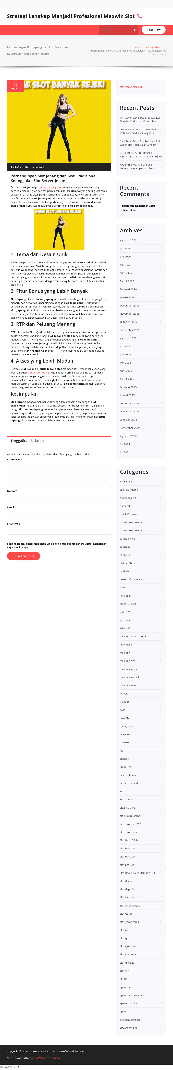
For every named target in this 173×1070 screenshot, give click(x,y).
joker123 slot (128, 603)
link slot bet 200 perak (133, 636)
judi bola (125, 620)
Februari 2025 (128, 387)
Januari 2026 (127, 297)
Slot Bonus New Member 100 (137, 872)
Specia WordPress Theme (45, 1058)
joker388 (125, 612)
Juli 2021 (125, 452)
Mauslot (124, 693)
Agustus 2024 (128, 436)
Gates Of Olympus (131, 579)
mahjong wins (128, 685)
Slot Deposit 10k (130, 897)
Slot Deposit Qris (130, 905)
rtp (122, 750)
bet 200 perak (128, 514)
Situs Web (13, 523)
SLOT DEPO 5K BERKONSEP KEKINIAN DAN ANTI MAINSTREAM (141, 154)
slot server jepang (39, 372)
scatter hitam (128, 775)
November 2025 (130, 313)
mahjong (125, 652)
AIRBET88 (126, 481)
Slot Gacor (126, 913)
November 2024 (130, 411)
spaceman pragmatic (132, 995)
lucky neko (126, 644)
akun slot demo (129, 489)
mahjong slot (127, 660)
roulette (125, 742)
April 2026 (126, 272)
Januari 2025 (127, 395)
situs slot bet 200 (130, 824)
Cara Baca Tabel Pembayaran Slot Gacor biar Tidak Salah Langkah (140, 142)
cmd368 (125, 571)
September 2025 (130, 330)
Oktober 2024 (128, 419)
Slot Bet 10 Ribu (129, 840)
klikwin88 (125, 628)
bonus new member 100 (134, 530)
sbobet (124, 758)
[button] (134, 30)
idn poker (125, 595)
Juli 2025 (125, 346)
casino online (127, 538)
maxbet (124, 701)
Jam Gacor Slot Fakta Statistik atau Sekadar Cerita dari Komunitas (140, 119)
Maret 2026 (127, 281)
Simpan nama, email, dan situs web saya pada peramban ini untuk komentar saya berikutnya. (56, 545)
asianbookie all (128, 497)
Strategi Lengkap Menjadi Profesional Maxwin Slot (71, 16)
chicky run (125, 555)
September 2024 (130, 427)
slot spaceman (128, 954)
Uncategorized (152, 47)
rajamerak (126, 734)
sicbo (123, 791)
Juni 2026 (125, 256)
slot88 (124, 979)
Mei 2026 (125, 264)
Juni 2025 (125, 354)
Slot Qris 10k (127, 946)
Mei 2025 (125, 362)
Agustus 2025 (128, 338)
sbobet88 (126, 767)
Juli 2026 (125, 248)
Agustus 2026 (128, 240)
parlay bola (126, 726)
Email (11, 507)
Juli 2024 (125, 444)
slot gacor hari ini (130, 921)
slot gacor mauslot (131, 86)
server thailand (129, 783)
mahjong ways (128, 669)
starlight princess (130, 1019)
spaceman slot (128, 1003)
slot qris (125, 938)
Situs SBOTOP (128, 807)
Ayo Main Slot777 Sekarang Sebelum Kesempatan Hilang (137, 166)
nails (122, 709)
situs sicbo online (130, 815)
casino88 (125, 546)
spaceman (126, 987)
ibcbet (123, 587)
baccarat (125, 506)
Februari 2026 (128, 289)
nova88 (124, 718)
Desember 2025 (130, 305)
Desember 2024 (130, 403)
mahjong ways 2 (129, 677)
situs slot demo (129, 832)
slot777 (124, 970)
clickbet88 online (130, 563)
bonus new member (132, 522)
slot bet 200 (127, 856)
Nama (12, 491)
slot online (126, 930)
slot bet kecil (127, 864)
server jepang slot (51, 187)
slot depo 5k (127, 889)
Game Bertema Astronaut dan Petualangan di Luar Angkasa (138, 131)
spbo (123, 1011)
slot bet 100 (127, 848)
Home (135, 47)
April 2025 (126, 370)
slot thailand (127, 962)
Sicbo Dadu (126, 799)
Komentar (14, 459)
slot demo (126, 881)
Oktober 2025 (128, 321)
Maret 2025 (127, 379)
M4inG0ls (17, 167)
